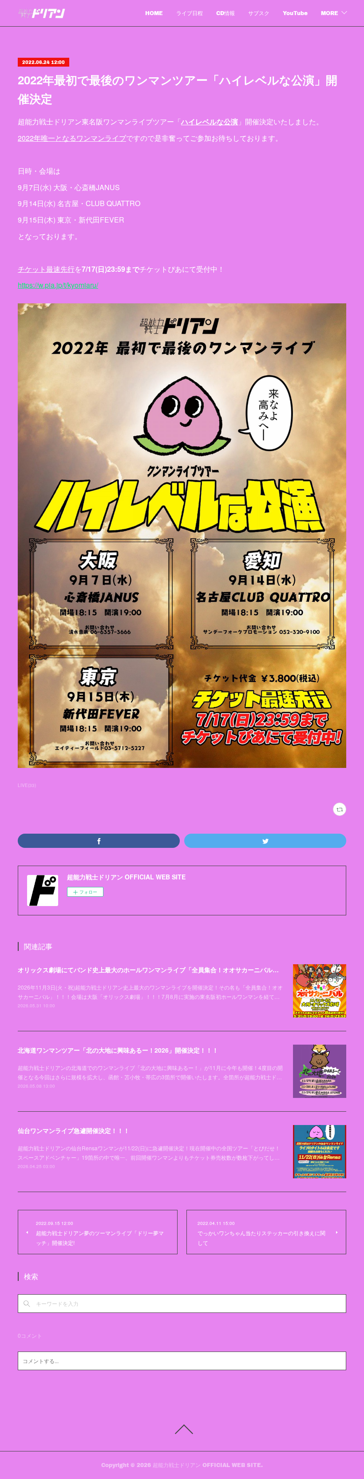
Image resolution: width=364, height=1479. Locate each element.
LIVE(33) (27, 785)
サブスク (258, 13)
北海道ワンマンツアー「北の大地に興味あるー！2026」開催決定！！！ (118, 1050)
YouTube (295, 13)
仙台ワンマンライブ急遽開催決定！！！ (74, 1130)
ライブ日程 (189, 13)
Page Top (182, 1429)
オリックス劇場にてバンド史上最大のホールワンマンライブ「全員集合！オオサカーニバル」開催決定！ (164, 969)
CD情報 (225, 13)
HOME (154, 13)
